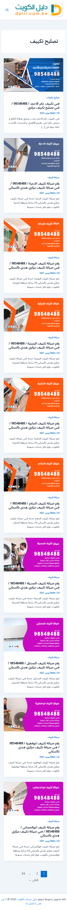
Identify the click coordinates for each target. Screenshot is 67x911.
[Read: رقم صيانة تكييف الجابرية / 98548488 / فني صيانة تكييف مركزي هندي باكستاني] (33, 394)
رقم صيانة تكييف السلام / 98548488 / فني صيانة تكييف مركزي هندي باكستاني (34, 505)
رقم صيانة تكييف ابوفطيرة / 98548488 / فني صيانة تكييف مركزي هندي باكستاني (34, 747)
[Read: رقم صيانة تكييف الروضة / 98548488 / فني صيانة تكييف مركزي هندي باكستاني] (33, 234)
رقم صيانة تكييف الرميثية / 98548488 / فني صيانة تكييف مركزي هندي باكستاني (34, 345)
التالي (33, 880)
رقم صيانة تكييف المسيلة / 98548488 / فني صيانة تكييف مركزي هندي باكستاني (33, 585)
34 (23, 873)
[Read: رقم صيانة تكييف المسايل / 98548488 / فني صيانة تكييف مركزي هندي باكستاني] (33, 634)
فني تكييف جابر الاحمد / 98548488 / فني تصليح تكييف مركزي (35, 105)
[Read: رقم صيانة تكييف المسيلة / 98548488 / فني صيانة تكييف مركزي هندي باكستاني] (33, 554)
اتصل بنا (30, 903)
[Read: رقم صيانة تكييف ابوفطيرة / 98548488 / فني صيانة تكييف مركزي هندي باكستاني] (33, 714)
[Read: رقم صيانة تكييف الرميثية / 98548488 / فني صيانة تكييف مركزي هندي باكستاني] (33, 314)
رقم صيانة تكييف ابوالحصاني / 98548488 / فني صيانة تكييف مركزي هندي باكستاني (35, 831)
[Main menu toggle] (7, 10)
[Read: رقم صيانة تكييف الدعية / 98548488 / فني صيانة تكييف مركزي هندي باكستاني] (33, 154)
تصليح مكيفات (52, 97)
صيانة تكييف (53, 177)
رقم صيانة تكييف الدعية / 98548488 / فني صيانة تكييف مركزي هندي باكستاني (34, 185)
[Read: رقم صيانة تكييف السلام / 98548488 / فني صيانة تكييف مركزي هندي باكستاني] (33, 474)
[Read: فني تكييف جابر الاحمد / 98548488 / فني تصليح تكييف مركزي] (33, 74)
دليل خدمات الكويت (26, 899)
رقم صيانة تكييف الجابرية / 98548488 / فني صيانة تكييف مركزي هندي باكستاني (34, 425)
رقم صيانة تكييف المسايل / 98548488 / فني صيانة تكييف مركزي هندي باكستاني (33, 665)
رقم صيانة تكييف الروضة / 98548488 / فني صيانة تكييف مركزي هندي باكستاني (34, 265)
